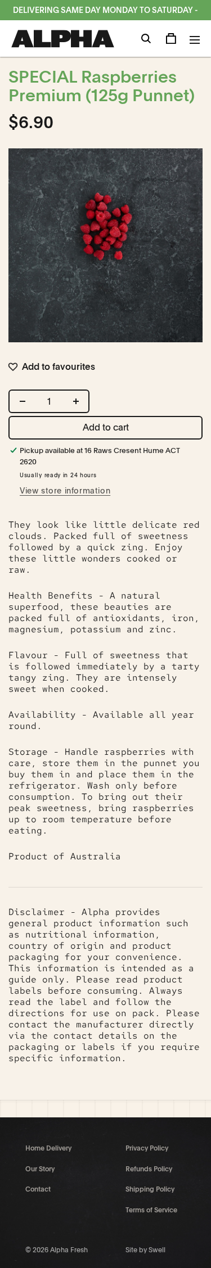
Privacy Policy (146, 1148)
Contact (38, 1189)
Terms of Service (151, 1210)
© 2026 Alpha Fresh (56, 1250)
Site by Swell (145, 1250)
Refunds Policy (148, 1169)
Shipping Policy (149, 1189)
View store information (65, 490)
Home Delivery (48, 1148)
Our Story (40, 1169)
